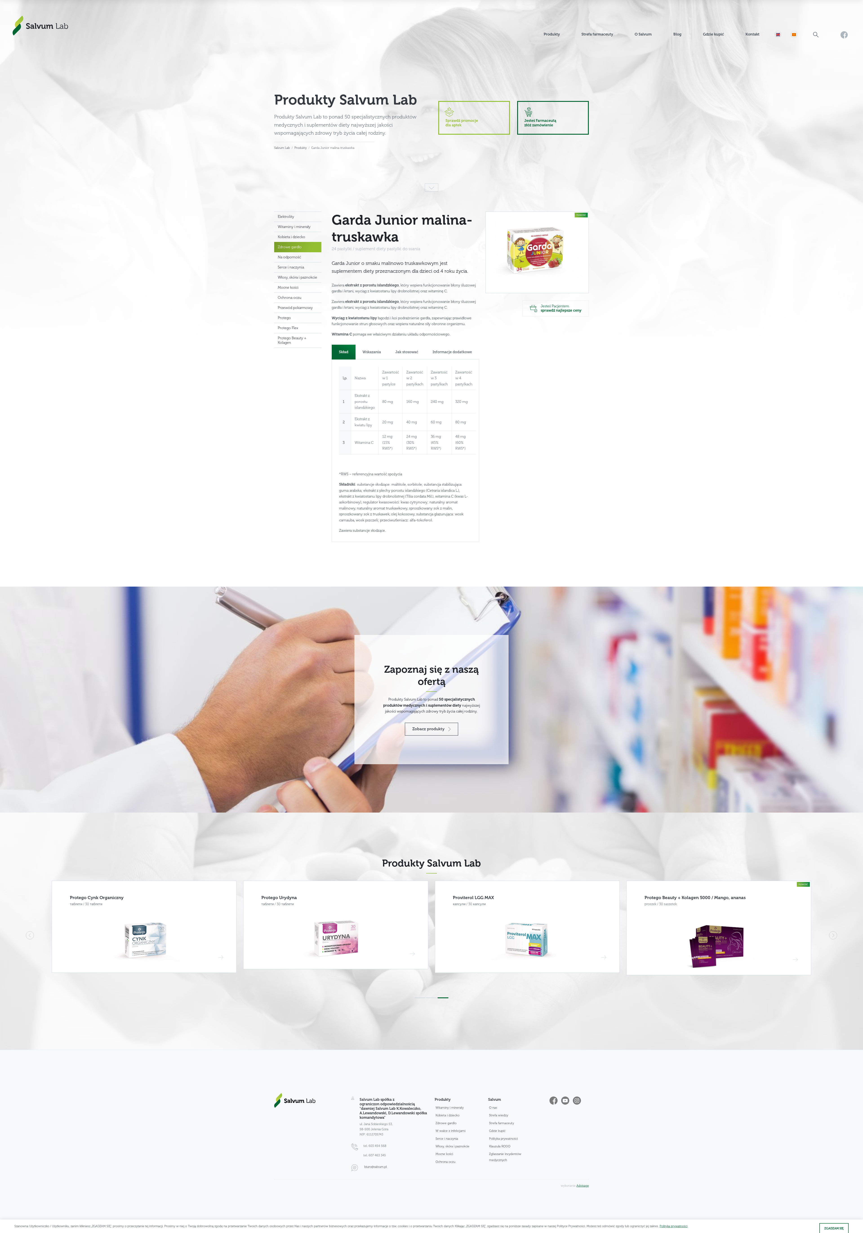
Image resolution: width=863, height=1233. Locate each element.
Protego (284, 318)
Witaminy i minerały (294, 227)
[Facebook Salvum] (844, 21)
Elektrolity (286, 217)
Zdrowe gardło (290, 247)
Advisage (582, 1185)
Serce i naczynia (291, 267)
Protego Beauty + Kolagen (292, 340)
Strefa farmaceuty (501, 1123)
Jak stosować (406, 352)
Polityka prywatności (503, 1138)
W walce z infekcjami (450, 1130)
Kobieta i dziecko (291, 237)
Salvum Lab (282, 148)
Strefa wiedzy (498, 1115)
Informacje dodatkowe (452, 352)
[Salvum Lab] (40, 26)
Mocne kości (288, 288)
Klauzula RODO (499, 1146)
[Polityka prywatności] (673, 1226)
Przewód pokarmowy (295, 308)
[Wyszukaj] (816, 20)
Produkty (300, 148)
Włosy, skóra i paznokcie (297, 277)
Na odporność (289, 257)
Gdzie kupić (497, 1130)
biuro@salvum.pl (375, 1166)
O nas (493, 1107)
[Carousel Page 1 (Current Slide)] (420, 997)
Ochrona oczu (289, 298)
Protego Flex (288, 328)
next (833, 935)
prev (30, 935)
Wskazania (372, 352)
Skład (343, 352)
